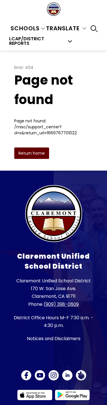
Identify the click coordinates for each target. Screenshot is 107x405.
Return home (32, 153)
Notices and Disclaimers (53, 338)
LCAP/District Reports (26, 41)
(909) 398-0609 (61, 304)
